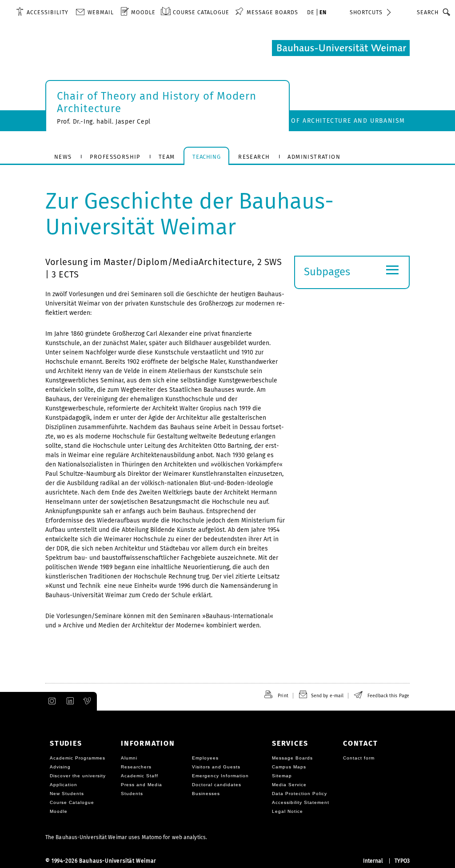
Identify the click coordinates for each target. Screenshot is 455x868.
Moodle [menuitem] (143, 12)
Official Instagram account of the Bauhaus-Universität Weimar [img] (50, 701)
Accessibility (47, 12)
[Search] (446, 12)
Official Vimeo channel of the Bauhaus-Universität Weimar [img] (87, 701)
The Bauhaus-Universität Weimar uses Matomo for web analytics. (126, 837)
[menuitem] (42, 12)
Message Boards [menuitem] (272, 12)
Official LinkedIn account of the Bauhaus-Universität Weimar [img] (69, 701)
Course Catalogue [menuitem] (201, 12)
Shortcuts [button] (366, 12)
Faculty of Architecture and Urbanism (332, 121)
